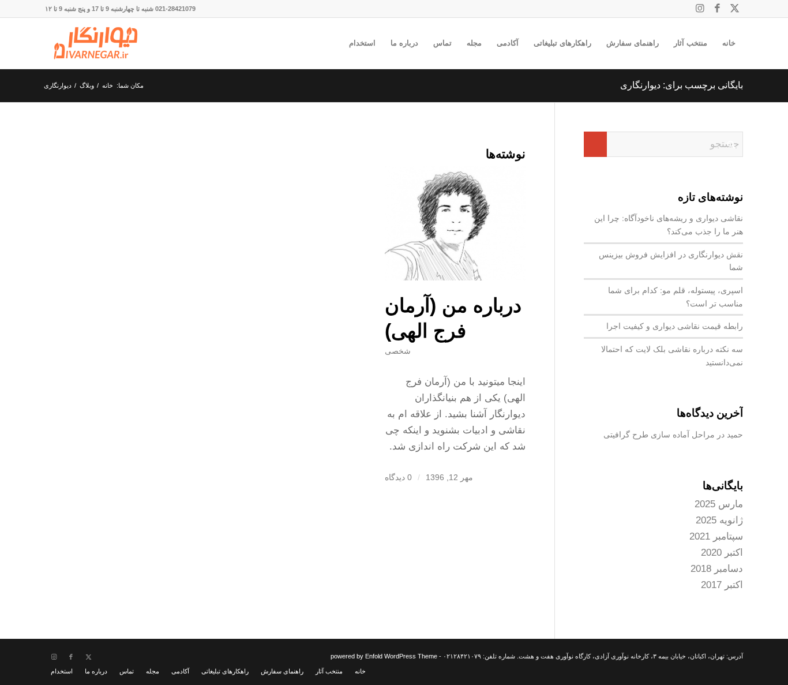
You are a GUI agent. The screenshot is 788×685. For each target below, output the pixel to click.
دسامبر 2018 (717, 568)
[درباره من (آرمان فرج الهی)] (455, 223)
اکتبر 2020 (722, 552)
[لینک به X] (734, 8)
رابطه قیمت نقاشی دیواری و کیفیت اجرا (674, 325)
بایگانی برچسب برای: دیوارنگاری (681, 85)
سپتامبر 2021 (716, 536)
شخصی (398, 351)
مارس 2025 (719, 504)
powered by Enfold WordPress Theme (384, 656)
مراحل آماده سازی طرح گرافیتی (659, 434)
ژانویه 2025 (719, 520)
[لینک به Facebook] (717, 8)
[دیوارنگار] (96, 43)
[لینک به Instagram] (699, 8)
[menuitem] (729, 43)
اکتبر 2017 (722, 584)
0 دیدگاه (398, 477)
